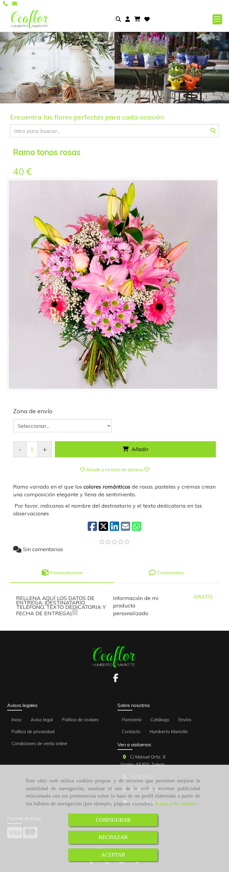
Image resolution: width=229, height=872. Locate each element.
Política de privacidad (33, 731)
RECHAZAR (113, 837)
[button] (127, 19)
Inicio (16, 719)
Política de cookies (175, 803)
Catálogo (160, 719)
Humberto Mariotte (169, 731)
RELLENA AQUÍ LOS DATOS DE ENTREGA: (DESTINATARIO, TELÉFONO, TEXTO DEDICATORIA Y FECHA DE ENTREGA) (61, 605)
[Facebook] (115, 679)
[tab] (62, 572)
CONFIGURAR (113, 820)
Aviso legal (42, 719)
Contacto (131, 731)
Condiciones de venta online (39, 743)
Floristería (131, 719)
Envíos (185, 719)
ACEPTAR (113, 855)
